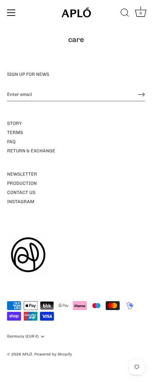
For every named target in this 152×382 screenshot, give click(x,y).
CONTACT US (21, 192)
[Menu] (11, 12)
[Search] (125, 14)
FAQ (11, 141)
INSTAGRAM (20, 201)
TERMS (15, 132)
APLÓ (27, 354)
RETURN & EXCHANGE (31, 150)
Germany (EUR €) (23, 336)
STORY (14, 123)
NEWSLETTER (22, 174)
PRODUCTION (22, 183)
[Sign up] (141, 94)
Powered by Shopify (53, 354)
